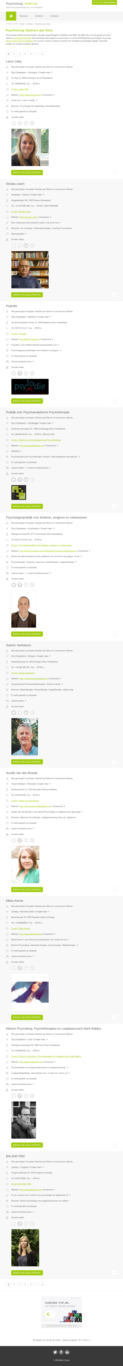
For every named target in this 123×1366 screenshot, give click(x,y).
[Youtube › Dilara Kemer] (32, 968)
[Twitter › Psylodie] (13, 373)
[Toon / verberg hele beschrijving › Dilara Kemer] (61, 939)
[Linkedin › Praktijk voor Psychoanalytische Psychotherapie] (26, 479)
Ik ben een (104, 2)
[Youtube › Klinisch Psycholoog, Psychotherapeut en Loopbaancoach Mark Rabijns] (32, 1096)
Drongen (31, 656)
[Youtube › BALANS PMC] (32, 1223)
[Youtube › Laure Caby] (32, 123)
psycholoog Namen (21, 38)
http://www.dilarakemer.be (31, 934)
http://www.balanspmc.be (30, 1190)
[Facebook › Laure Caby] (19, 123)
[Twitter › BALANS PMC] (13, 1223)
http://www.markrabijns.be (31, 1062)
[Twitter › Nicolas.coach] (13, 245)
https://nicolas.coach (29, 217)
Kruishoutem (33, 528)
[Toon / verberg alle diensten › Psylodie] (61, 350)
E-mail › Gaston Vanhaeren (23, 673)
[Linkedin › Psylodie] (26, 373)
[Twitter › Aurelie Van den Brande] (13, 840)
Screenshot (48, 95)
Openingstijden (19, 234)
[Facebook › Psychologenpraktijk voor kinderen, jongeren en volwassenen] (19, 585)
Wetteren (32, 317)
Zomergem (32, 72)
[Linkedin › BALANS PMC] (26, 1223)
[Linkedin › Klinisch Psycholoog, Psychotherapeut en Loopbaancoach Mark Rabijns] (26, 1096)
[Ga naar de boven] (114, 172)
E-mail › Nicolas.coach (21, 211)
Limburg (14, 911)
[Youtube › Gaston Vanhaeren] (32, 712)
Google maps (46, 72)
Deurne (26, 194)
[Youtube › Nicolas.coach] (32, 245)
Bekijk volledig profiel (27, 172)
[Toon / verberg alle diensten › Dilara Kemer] (61, 945)
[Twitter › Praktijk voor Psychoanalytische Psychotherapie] (13, 479)
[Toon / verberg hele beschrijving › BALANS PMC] (61, 1195)
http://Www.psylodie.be (29, 339)
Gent (30, 1039)
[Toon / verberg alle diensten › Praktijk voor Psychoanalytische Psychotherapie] (61, 456)
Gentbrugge (33, 423)
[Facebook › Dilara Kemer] (19, 968)
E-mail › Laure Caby (19, 89)
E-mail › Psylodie (18, 334)
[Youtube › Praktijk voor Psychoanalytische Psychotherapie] (32, 479)
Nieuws (24, 16)
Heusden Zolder (27, 911)
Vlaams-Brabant (18, 784)
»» (42, 54)
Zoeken (39, 16)
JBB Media (59, 1360)
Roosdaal (31, 784)
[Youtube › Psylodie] (32, 373)
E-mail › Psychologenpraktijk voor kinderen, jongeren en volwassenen (41, 545)
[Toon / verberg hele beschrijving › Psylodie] (61, 344)
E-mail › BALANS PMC (21, 1184)
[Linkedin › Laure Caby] (26, 123)
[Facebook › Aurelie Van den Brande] (19, 840)
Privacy (67, 1360)
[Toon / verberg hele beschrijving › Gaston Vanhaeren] (61, 684)
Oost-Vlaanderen (18, 72)
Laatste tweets (19, 468)
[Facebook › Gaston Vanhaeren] (19, 712)
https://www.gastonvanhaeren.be (34, 678)
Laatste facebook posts (22, 361)
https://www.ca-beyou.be (30, 95)
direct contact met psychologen (19, 41)
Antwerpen (15, 194)
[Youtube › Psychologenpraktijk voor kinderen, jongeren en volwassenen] (32, 585)
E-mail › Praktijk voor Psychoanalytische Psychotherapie (36, 440)
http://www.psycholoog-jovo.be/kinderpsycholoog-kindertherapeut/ (48, 551)
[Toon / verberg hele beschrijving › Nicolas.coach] (61, 222)
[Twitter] (55, 1352)
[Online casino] (63, 1298)
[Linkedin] (67, 1352)
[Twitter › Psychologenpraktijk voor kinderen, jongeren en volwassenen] (13, 585)
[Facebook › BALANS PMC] (19, 1223)
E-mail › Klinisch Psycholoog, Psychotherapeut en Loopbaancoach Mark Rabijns (46, 1056)
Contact (54, 16)
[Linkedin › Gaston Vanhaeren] (26, 712)
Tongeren (24, 1167)
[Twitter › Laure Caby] (13, 123)
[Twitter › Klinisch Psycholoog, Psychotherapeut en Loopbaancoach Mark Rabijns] (13, 1096)
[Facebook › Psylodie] (19, 373)
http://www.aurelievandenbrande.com (35, 806)
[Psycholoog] (11, 16)
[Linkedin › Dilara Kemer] (26, 968)
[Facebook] (61, 1352)
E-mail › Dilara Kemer (20, 928)
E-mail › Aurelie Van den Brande (25, 801)
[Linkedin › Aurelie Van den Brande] (26, 840)
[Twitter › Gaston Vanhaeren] (13, 712)
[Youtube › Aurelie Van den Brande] (32, 840)
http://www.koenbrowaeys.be (32, 445)
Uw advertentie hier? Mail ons (61, 1326)
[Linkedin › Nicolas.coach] (26, 245)
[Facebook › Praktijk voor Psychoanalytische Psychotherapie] (19, 479)
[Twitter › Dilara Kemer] (13, 968)
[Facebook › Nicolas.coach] (19, 245)
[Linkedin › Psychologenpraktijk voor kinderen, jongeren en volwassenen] (26, 585)
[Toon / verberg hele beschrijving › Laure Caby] (61, 100)
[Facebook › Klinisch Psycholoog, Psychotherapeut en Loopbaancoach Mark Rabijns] (19, 1096)
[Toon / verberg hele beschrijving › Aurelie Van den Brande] (61, 811)
